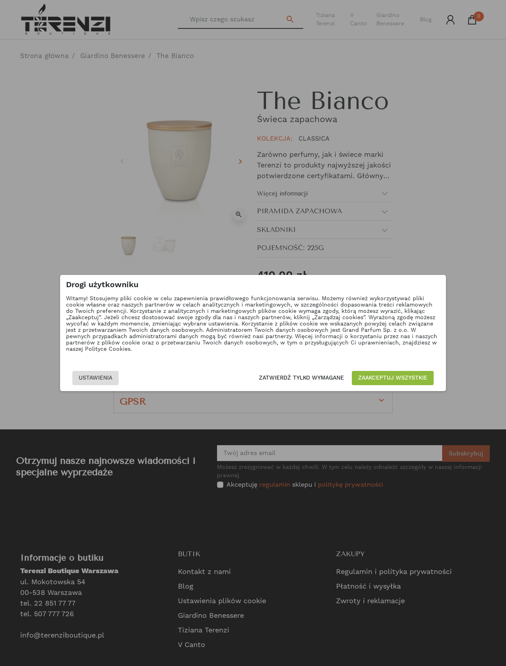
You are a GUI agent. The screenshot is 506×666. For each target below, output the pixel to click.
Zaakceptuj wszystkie (392, 378)
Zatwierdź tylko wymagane (301, 378)
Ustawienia (95, 378)
